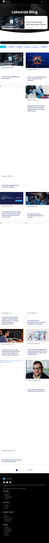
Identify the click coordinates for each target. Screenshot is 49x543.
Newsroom (7, 516)
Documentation (8, 520)
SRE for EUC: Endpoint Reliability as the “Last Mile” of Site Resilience (36, 78)
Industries (7, 508)
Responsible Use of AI (24, 485)
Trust (18, 485)
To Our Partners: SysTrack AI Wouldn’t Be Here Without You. (36, 390)
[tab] (23, 32)
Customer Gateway (8, 530)
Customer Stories (8, 519)
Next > (31, 470)
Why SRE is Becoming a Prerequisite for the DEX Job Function (35, 215)
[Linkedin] (4, 482)
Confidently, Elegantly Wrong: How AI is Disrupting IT (10, 186)
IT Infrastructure (28, 47)
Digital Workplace (19, 47)
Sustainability (7, 532)
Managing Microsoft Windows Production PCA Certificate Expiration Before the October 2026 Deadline (36, 108)
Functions (6, 506)
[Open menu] (45, 2)
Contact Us (5, 486)
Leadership (7, 527)
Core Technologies (8, 496)
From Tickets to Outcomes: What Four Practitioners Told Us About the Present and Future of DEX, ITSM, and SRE (11, 214)
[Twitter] (7, 482)
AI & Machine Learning (11, 47)
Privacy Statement (6, 485)
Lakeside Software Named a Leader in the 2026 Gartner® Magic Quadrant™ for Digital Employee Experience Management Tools (10, 320)
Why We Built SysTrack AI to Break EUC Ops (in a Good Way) (11, 460)
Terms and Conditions (33, 485)
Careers (6, 533)
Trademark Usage (42, 485)
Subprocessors (14, 485)
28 (28, 470)
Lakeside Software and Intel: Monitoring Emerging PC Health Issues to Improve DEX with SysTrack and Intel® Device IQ (11, 352)
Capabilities (7, 495)
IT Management (35, 47)
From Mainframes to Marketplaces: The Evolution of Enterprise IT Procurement (36, 322)
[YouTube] (10, 482)
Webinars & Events (8, 517)
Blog (5, 514)
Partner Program (8, 529)
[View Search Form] (42, 2)
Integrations (7, 498)
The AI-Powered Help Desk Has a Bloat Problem (36, 23)
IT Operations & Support (43, 47)
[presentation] (12, 22)
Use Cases (7, 505)
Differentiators (7, 493)
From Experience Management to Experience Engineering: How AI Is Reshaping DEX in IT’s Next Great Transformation (37, 352)
